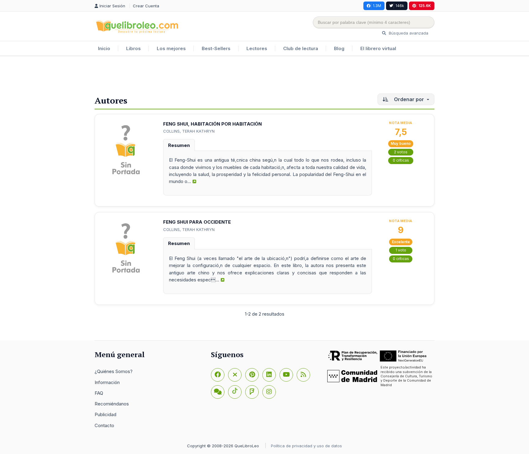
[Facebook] (217, 375)
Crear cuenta (146, 5)
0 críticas (401, 160)
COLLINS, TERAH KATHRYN (189, 131)
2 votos (400, 152)
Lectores (256, 48)
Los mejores (171, 48)
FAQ (99, 393)
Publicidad (105, 414)
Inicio (104, 48)
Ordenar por (409, 99)
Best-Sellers (216, 48)
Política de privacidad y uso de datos (306, 445)
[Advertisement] (264, 76)
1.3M (377, 5)
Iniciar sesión (112, 5)
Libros (133, 48)
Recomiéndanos (112, 404)
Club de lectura (300, 48)
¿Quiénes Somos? (114, 371)
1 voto (401, 250)
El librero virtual (378, 48)
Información (107, 382)
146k (400, 5)
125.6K (424, 5)
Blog (339, 48)
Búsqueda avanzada (408, 33)
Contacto (104, 425)
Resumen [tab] (179, 145)
